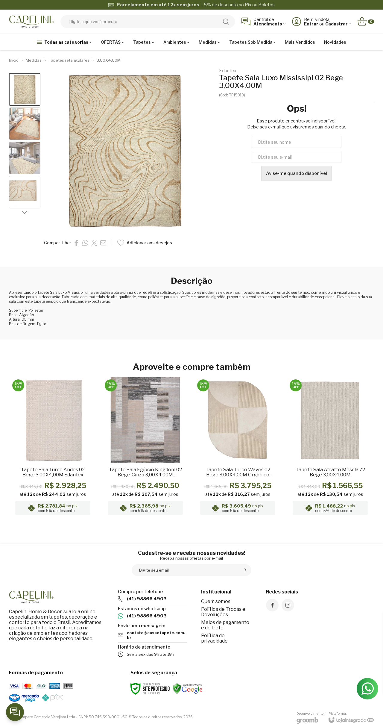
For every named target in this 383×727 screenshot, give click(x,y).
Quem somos (215, 601)
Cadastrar (336, 24)
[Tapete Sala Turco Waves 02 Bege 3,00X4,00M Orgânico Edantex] (237, 447)
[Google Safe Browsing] (188, 688)
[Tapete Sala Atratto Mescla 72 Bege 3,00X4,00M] (330, 447)
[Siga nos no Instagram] (288, 605)
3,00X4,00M (109, 60)
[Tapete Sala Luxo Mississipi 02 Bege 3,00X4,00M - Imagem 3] (24, 158)
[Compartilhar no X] (94, 243)
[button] (24, 89)
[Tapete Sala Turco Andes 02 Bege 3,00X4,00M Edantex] (52, 447)
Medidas (34, 60)
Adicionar (64, 481)
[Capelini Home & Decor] (31, 21)
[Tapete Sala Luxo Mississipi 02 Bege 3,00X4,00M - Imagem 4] (24, 192)
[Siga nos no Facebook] (272, 605)
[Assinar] (245, 570)
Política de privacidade (214, 638)
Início (14, 60)
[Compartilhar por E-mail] (103, 243)
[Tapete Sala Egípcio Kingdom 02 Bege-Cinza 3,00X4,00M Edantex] (145, 447)
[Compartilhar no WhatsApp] (85, 243)
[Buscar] (225, 21)
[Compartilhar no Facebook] (76, 243)
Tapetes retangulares (69, 60)
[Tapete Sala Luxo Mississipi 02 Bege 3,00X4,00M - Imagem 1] (25, 89)
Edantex (227, 71)
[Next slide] (25, 212)
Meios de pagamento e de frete (225, 625)
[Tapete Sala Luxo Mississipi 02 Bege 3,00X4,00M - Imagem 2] (24, 124)
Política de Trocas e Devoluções (223, 611)
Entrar (311, 24)
